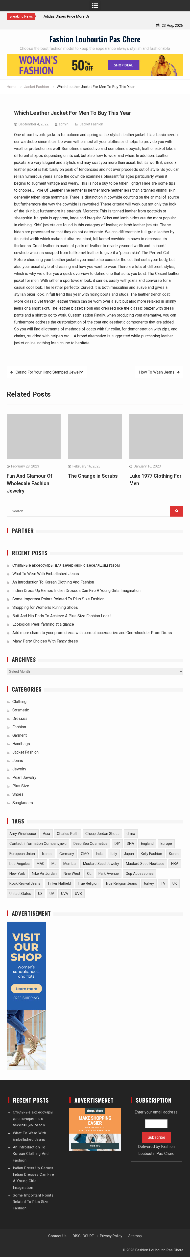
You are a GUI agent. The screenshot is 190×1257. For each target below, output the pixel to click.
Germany (66, 853)
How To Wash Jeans (156, 372)
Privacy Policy (111, 1236)
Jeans (17, 760)
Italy (113, 853)
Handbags (21, 743)
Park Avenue (108, 873)
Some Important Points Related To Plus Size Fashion (58, 599)
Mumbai (69, 863)
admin (64, 124)
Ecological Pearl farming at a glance (43, 624)
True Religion (88, 883)
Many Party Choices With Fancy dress (45, 641)
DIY (117, 843)
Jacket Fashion (91, 124)
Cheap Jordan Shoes (102, 833)
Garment (19, 735)
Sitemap (135, 1236)
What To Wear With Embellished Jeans (45, 573)
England (147, 843)
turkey (149, 883)
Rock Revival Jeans (25, 883)
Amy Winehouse (22, 833)
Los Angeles (19, 863)
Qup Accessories (140, 873)
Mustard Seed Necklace (145, 863)
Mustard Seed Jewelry (101, 863)
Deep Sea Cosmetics (90, 843)
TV (163, 883)
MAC (41, 863)
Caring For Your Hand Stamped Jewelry (49, 372)
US (40, 893)
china (130, 833)
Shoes (18, 794)
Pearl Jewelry (24, 777)
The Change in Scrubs (93, 476)
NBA (174, 863)
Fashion (19, 727)
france (47, 853)
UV (51, 893)
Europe (166, 843)
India (99, 853)
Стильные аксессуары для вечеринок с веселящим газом (66, 565)
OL (89, 873)
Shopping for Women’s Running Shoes (45, 607)
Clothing (19, 701)
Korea (174, 853)
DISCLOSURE (83, 1236)
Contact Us (57, 1236)
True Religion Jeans (121, 883)
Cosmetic (20, 710)
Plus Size (20, 786)
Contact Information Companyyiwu (38, 843)
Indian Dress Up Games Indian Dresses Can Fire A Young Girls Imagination (76, 590)
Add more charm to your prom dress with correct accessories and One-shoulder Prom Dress (92, 632)
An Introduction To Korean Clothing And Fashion (53, 582)
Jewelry (19, 769)
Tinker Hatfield (59, 883)
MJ (53, 863)
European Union (22, 853)
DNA (130, 843)
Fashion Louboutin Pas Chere (95, 39)
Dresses (19, 718)
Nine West (72, 873)
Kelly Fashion (151, 853)
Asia (46, 833)
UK (174, 883)
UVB (78, 893)
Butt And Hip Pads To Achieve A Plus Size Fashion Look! (61, 616)
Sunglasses (22, 802)
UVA (64, 893)
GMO (85, 853)
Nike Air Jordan (44, 873)
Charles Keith (67, 833)
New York (17, 873)
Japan (129, 853)
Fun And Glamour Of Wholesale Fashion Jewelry (29, 483)
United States (20, 893)
